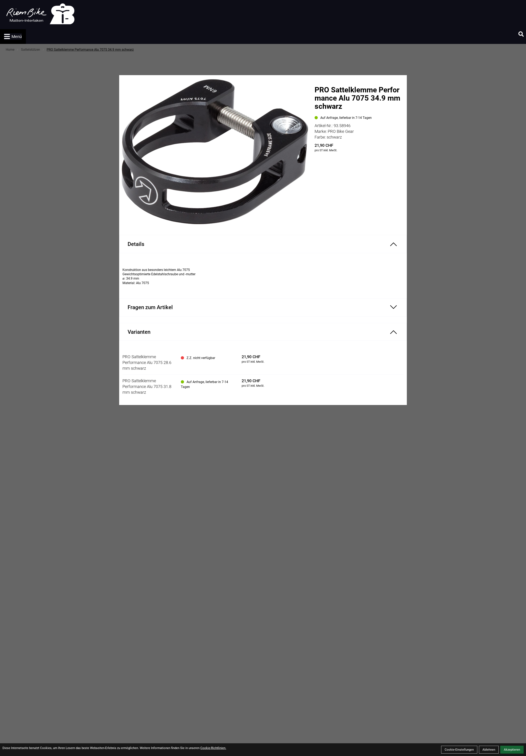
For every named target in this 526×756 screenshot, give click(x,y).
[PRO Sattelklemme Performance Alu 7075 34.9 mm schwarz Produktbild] (215, 151)
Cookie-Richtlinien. (213, 748)
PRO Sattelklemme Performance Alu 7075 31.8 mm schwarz (146, 386)
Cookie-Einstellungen (459, 749)
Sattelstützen (30, 50)
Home (10, 50)
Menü (17, 36)
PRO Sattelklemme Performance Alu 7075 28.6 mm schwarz (146, 362)
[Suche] (521, 34)
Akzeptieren (512, 749)
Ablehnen (488, 749)
